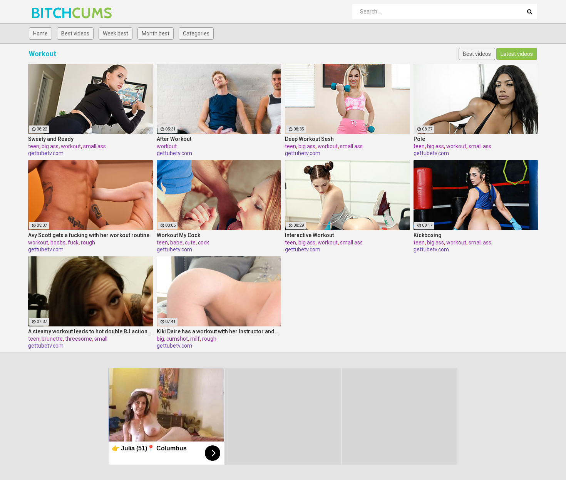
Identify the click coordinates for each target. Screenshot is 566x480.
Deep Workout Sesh (309, 139)
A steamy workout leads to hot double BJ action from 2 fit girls (90, 331)
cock (203, 242)
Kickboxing (428, 235)
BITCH (51, 13)
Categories (196, 33)
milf (195, 339)
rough (88, 242)
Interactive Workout (309, 235)
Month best (155, 33)
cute (190, 242)
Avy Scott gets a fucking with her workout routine (88, 235)
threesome (78, 339)
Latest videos (517, 54)
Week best (115, 33)
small (100, 339)
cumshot (177, 339)
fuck (73, 242)
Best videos (75, 33)
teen (33, 146)
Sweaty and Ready (51, 139)
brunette (52, 339)
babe (176, 242)
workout (71, 146)
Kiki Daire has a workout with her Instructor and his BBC (219, 331)
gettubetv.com (46, 153)
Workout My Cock (178, 235)
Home (40, 33)
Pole (419, 139)
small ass (94, 146)
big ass (50, 146)
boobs (57, 242)
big (160, 339)
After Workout (174, 139)
